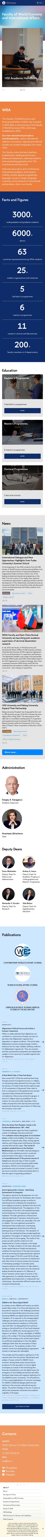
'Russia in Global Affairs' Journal (22, 985)
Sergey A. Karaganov (12, 799)
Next (41, 90)
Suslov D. (17, 1071)
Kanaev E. (5, 1299)
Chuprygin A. (6, 1121)
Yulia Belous (27, 903)
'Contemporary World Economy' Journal (22, 963)
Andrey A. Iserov (29, 871)
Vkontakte (11, 1467)
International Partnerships (11, 1505)
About (6, 1488)
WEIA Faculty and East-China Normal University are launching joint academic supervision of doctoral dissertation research (21, 639)
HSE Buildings (7, 1512)
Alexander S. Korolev (10, 903)
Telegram (10, 1474)
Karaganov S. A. (7, 1071)
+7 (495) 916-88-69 (10, 1453)
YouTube (10, 1471)
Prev (3, 90)
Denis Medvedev (9, 871)
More (22, 410)
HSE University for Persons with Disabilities (17, 1516)
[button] (17, 1485)
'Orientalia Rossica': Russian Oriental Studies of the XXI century (22, 1008)
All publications (23, 1406)
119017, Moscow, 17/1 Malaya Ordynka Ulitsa (20, 1445)
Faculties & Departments (11, 1502)
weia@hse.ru (7, 1461)
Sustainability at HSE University (13, 1498)
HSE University (11, 3)
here (23, 1527)
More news (10, 752)
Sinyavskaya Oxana (19, 1186)
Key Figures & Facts (9, 1495)
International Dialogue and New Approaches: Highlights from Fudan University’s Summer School (19, 560)
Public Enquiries (8, 1519)
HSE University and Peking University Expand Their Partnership (20, 707)
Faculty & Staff (8, 1509)
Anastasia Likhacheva (12, 833)
